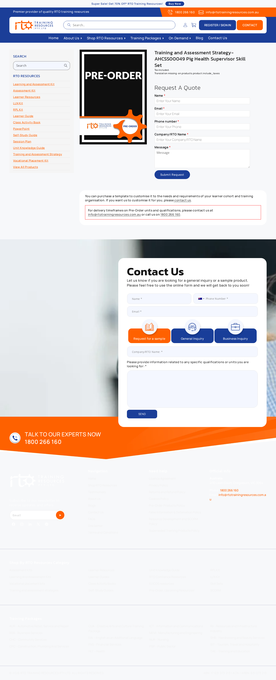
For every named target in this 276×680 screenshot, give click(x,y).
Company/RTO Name (172, 134)
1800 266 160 (185, 12)
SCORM (215, 590)
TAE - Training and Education (230, 651)
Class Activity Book (26, 122)
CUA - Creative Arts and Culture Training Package (116, 628)
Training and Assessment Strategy (37, 154)
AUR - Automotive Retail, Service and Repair (39, 626)
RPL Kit (18, 110)
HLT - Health (96, 651)
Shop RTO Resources (102, 485)
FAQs (91, 519)
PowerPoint (21, 129)
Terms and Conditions (103, 532)
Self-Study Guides (100, 590)
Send (142, 414)
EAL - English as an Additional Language (115, 638)
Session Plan (22, 141)
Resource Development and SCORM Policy (173, 521)
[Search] (69, 25)
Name (160, 95)
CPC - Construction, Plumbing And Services (39, 646)
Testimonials (97, 492)
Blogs (92, 505)
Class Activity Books (102, 583)
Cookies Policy (159, 499)
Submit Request (172, 175)
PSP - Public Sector (162, 646)
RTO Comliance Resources (167, 577)
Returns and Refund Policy (167, 492)
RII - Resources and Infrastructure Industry (233, 628)
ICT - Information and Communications (176, 626)
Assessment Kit (24, 91)
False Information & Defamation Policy (175, 512)
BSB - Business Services (25, 633)
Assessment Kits (20, 570)
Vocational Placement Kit (30, 161)
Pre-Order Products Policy (167, 505)
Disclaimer (95, 526)
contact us (182, 200)
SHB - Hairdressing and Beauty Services (237, 638)
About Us (94, 499)
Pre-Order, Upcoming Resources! (172, 590)
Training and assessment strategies (33, 590)
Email (160, 108)
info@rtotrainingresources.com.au (232, 12)
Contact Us (95, 512)
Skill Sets (216, 583)
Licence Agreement (162, 478)
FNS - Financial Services (104, 644)
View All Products (25, 167)
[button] (193, 25)
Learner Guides (98, 577)
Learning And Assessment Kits (30, 577)
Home (92, 478)
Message (163, 147)
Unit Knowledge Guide (29, 148)
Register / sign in (217, 25)
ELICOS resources (161, 583)
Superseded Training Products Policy (174, 530)
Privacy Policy (158, 485)
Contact (250, 25)
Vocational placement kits (27, 583)
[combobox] (119, 25)
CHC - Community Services (28, 639)
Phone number (167, 121)
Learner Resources (26, 97)
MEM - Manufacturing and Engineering (175, 633)
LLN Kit (18, 103)
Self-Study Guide (25, 135)
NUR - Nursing (159, 639)
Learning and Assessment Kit (33, 84)
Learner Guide (23, 116)
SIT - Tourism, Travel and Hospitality (234, 644)
